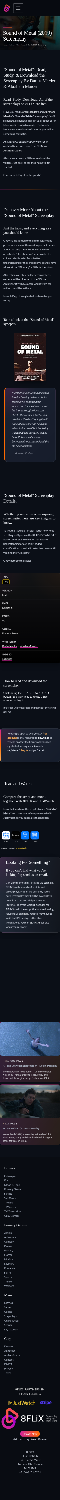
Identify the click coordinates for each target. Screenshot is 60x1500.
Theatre (8, 1202)
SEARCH (35, 922)
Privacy (8, 1368)
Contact (9, 1359)
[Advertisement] (30, 984)
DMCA (8, 1364)
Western (9, 1285)
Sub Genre (10, 1198)
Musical (8, 1259)
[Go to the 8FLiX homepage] (6, 8)
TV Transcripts (13, 1211)
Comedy (9, 1241)
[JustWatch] (21, 1402)
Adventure (10, 1237)
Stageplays (10, 1316)
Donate (8, 1346)
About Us (9, 1350)
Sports (8, 1276)
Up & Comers (12, 1215)
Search (8, 1324)
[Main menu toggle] (18, 8)
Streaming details (7, 848)
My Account (11, 1329)
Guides (8, 1311)
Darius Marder (28, 111)
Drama (5, 633)
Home (5, 45)
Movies (8, 1302)
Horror (8, 1254)
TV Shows (10, 1206)
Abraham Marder (29, 646)
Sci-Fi (7, 1272)
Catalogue (10, 1175)
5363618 (7, 658)
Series (7, 1307)
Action (8, 1232)
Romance (9, 1268)
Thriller (8, 1281)
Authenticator (12, 1355)
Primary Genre (12, 1189)
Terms (7, 1372)
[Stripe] (46, 1402)
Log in (24, 750)
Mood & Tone (12, 1184)
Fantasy (8, 1250)
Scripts (11, 45)
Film (17, 45)
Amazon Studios (12, 150)
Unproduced (11, 1320)
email (25, 913)
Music (15, 633)
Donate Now (30, 1433)
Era (6, 1180)
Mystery (9, 1263)
